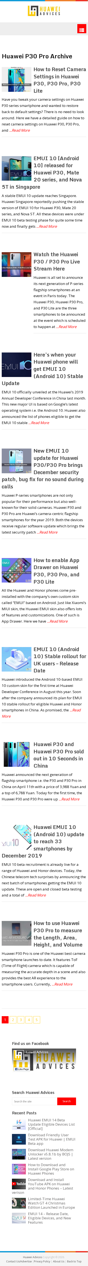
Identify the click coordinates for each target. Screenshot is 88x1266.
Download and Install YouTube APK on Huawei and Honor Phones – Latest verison (42, 1186)
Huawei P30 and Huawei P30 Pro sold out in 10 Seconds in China (59, 755)
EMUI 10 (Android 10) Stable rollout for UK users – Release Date (60, 660)
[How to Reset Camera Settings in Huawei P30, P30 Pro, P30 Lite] (16, 79)
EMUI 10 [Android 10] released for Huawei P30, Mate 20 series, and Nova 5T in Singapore (42, 172)
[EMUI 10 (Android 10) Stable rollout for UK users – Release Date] (16, 659)
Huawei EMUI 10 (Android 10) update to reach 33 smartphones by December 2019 (43, 841)
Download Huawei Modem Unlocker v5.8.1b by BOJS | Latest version (50, 1154)
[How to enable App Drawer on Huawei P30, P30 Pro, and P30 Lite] (16, 570)
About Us (59, 1261)
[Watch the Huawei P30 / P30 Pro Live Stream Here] (16, 264)
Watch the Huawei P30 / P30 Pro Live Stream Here (57, 261)
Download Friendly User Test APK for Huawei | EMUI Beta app (51, 1139)
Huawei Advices (32, 1257)
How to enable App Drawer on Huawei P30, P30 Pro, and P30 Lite (56, 571)
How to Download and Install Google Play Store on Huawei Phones (51, 1169)
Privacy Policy (42, 1261)
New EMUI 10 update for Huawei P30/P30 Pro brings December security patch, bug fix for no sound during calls (43, 468)
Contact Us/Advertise (19, 1261)
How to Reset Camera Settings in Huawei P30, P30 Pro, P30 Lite (60, 80)
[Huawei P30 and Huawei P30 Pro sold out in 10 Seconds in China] (16, 754)
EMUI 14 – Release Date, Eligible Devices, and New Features (49, 1218)
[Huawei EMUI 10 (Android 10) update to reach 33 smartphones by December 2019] (16, 837)
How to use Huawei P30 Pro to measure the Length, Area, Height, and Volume (58, 934)
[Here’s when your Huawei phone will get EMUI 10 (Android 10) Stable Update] (16, 364)
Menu (81, 28)
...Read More (19, 130)
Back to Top (74, 1261)
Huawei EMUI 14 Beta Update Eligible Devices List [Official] (51, 1124)
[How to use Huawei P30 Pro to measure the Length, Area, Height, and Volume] (16, 933)
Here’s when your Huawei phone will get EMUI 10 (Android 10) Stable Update (42, 368)
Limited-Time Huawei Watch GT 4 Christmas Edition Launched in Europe (51, 1203)
